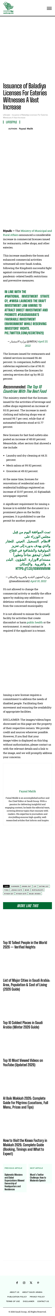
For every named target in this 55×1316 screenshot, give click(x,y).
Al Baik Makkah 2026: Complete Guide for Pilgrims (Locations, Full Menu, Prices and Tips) (25, 1099)
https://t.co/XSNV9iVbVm (33, 565)
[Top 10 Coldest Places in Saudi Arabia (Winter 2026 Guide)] (27, 1005)
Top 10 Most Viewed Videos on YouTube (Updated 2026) (23, 1059)
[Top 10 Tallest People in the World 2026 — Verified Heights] (27, 925)
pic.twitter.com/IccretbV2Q (24, 330)
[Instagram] (24, 1280)
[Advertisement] (27, 49)
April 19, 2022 (38, 578)
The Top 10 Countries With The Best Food (24, 386)
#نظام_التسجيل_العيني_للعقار (28, 538)
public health (35, 619)
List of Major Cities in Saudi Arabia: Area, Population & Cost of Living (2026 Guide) (26, 981)
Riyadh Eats (21, 890)
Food (6, 887)
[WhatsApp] (37, 135)
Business (15, 883)
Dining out (26, 883)
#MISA (13, 298)
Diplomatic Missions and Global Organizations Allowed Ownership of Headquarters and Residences (14, 1179)
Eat (35, 883)
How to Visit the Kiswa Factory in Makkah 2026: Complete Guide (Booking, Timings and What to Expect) (25, 1144)
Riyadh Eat (9, 890)
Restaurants (38, 887)
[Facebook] (16, 135)
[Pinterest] (30, 135)
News (27, 887)
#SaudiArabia (27, 312)
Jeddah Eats (16, 887)
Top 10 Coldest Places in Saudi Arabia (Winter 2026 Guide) (23, 1021)
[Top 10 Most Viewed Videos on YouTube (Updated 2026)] (27, 1043)
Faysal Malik (26, 128)
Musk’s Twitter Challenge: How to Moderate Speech (38, 1174)
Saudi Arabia (35, 890)
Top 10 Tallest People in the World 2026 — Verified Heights (25, 941)
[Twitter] (23, 135)
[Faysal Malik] (5, 128)
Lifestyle (6, 115)
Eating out (44, 883)
